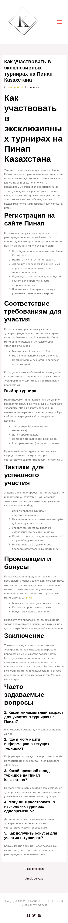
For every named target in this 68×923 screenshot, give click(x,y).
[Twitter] (34, 915)
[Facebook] (28, 915)
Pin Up (28, 597)
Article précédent (34, 868)
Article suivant (34, 878)
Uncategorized (14, 86)
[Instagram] (39, 915)
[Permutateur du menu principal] (59, 22)
